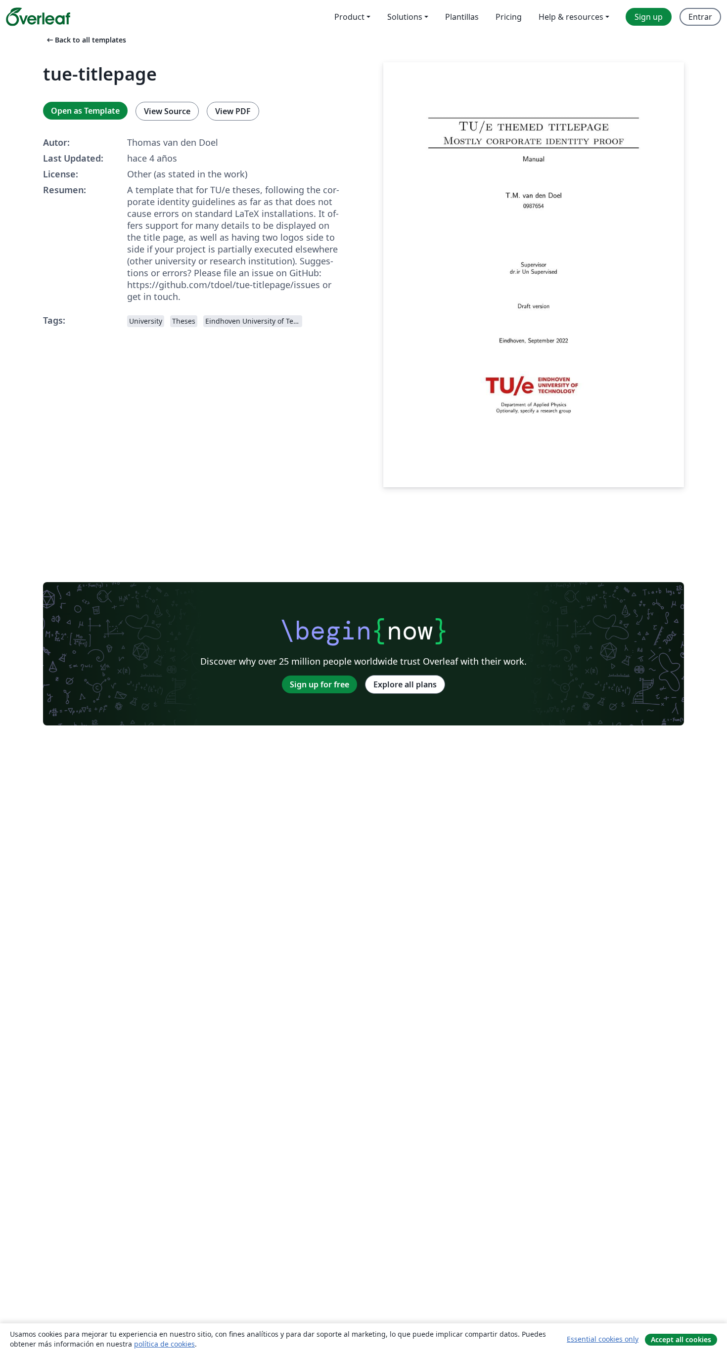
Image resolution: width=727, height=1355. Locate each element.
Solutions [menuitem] (404, 16)
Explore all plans (405, 684)
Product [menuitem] (349, 16)
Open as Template (85, 110)
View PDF (233, 111)
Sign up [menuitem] (649, 16)
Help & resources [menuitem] (571, 16)
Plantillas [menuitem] (462, 16)
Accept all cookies (681, 1339)
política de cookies (164, 1344)
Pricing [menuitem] (509, 16)
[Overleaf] (38, 17)
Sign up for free (319, 684)
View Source (167, 111)
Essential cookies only (602, 1339)
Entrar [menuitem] (700, 16)
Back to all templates (85, 39)
